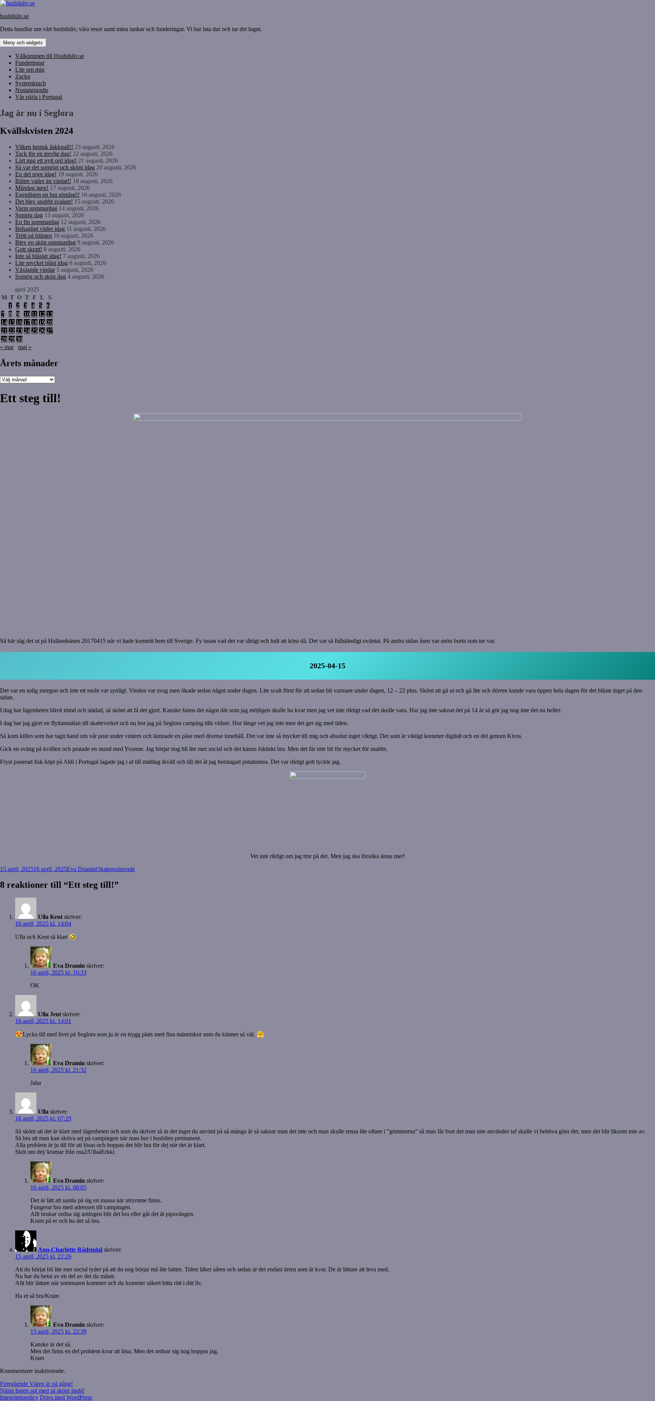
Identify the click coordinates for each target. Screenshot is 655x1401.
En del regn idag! (35, 174)
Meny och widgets (23, 42)
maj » (24, 347)
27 (50, 331)
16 (19, 322)
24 (27, 331)
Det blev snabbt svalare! (44, 201)
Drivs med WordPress (66, 1397)
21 (4, 331)
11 (34, 314)
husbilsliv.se (14, 16)
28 (4, 339)
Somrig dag (29, 215)
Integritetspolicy (19, 1397)
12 (42, 314)
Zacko (22, 76)
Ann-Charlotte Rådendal (70, 1249)
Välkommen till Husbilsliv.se (49, 56)
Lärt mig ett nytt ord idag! (46, 160)
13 (50, 314)
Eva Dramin (81, 869)
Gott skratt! (28, 249)
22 (12, 331)
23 (19, 331)
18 (34, 322)
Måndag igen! (32, 188)
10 (27, 314)
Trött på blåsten (33, 235)
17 (27, 322)
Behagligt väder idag (40, 229)
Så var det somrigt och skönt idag (55, 167)
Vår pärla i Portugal (38, 97)
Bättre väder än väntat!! (43, 181)
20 (50, 322)
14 (4, 322)
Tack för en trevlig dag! (43, 153)
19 (42, 322)
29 (12, 339)
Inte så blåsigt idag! (38, 256)
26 (42, 331)
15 (12, 322)
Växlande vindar (35, 269)
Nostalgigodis (31, 90)
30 (19, 339)
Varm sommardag (36, 208)
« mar (7, 347)
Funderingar (29, 63)
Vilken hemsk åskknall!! (44, 147)
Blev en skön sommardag (45, 242)
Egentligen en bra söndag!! (47, 194)
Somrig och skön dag (40, 276)
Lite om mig (29, 69)
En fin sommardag (37, 222)
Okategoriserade (115, 869)
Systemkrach (30, 83)
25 (34, 331)
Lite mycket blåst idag (41, 263)
